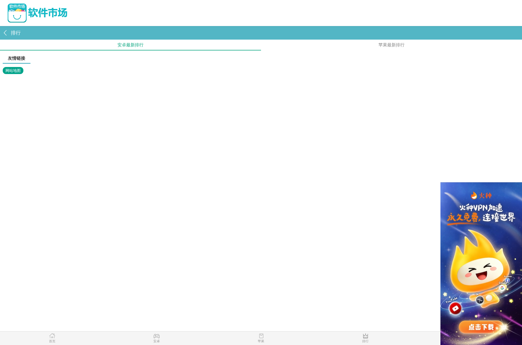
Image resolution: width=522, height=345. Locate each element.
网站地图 (13, 70)
